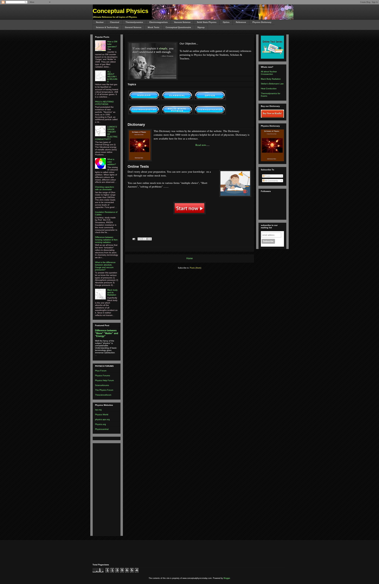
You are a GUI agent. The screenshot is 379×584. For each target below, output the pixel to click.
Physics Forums (102, 375)
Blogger (227, 578)
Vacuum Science (182, 22)
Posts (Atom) (195, 268)
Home (189, 258)
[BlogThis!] (141, 238)
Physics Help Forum (104, 380)
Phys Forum (100, 370)
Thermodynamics (134, 22)
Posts (267, 176)
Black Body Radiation (271, 79)
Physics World (101, 414)
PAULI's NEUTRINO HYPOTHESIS (104, 102)
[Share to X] (144, 238)
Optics (226, 22)
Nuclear (100, 22)
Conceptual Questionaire (178, 27)
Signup (201, 27)
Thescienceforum (103, 395)
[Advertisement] (104, 488)
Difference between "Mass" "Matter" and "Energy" (106, 333)
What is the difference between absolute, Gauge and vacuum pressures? (105, 266)
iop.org (98, 409)
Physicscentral (102, 429)
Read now (200, 145)
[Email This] (139, 238)
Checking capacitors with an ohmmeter (104, 188)
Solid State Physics (206, 22)
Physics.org (100, 424)
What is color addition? (111, 162)
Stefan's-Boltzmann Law (272, 83)
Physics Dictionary (261, 22)
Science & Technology (107, 27)
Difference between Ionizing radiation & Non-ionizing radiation (106, 239)
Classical (114, 22)
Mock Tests (153, 27)
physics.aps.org (102, 419)
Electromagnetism (158, 22)
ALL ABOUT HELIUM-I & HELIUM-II (112, 76)
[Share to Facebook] (147, 238)
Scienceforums (102, 385)
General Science (133, 27)
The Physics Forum (104, 390)
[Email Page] (133, 239)
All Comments (271, 180)
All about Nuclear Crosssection (269, 72)
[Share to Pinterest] (150, 238)
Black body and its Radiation (112, 292)
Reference (241, 22)
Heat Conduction (269, 88)
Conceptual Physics (120, 11)
